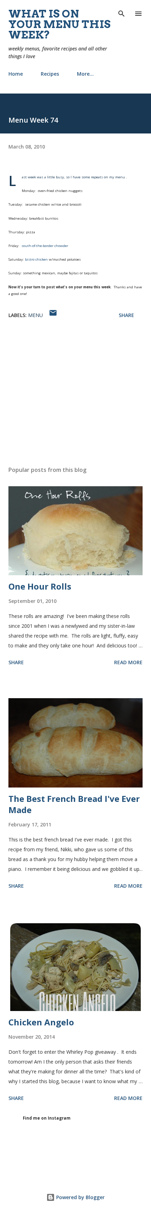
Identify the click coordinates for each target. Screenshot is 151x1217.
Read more (128, 662)
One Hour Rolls (39, 586)
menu (35, 315)
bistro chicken (37, 259)
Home (15, 73)
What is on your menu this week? (59, 24)
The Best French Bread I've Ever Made (74, 804)
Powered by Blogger (80, 1197)
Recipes (50, 73)
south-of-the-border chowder (44, 245)
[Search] (121, 12)
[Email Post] (53, 315)
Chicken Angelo (41, 1022)
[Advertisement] (75, 394)
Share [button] (126, 315)
